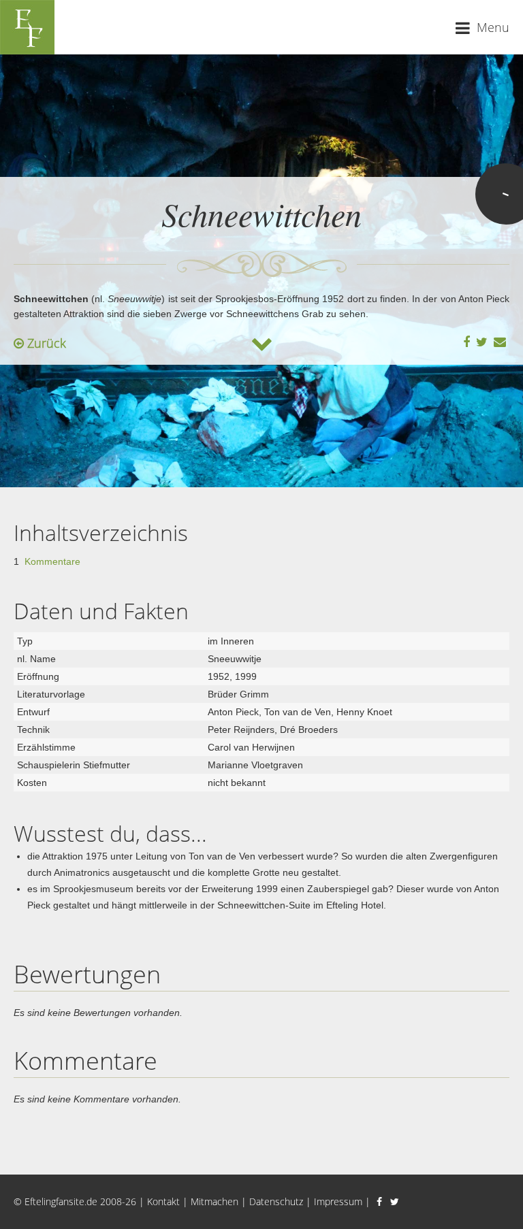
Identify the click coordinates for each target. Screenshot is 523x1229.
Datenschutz (276, 1201)
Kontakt (163, 1201)
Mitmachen (214, 1201)
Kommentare (52, 561)
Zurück (45, 343)
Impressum (338, 1201)
